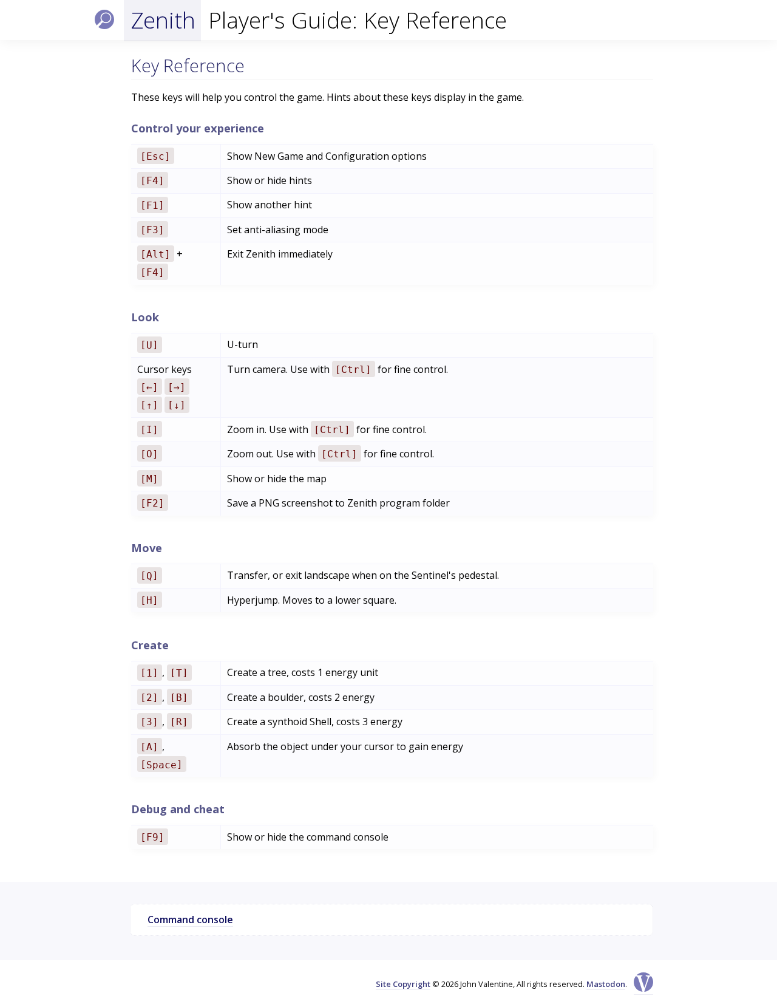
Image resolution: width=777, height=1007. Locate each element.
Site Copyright (403, 983)
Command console (190, 919)
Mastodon (605, 983)
